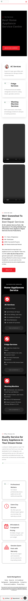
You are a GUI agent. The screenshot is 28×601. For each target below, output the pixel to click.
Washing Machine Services (14, 104)
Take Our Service (13, 328)
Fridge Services (14, 85)
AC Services (15, 66)
